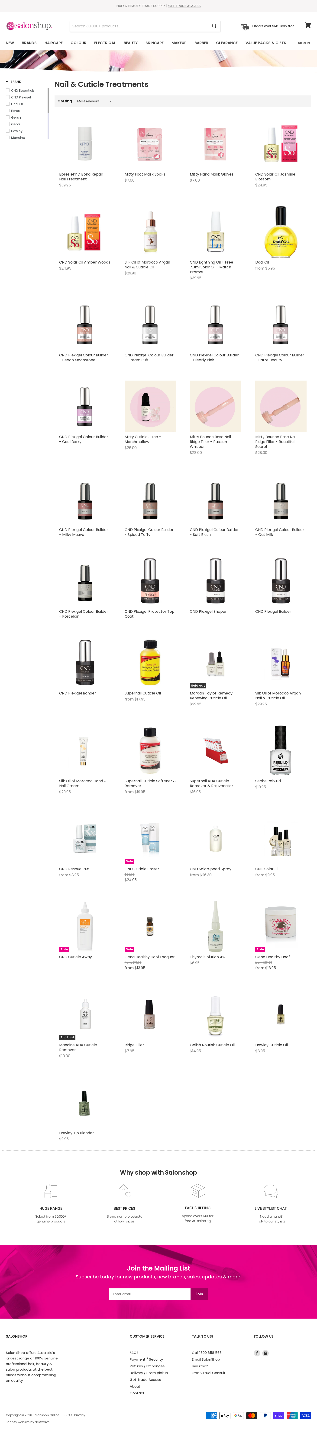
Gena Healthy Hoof (272, 957)
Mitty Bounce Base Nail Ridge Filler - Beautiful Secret (275, 441)
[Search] (214, 26)
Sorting (65, 101)
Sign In (304, 43)
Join (199, 1294)
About (135, 1386)
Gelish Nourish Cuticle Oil (212, 1045)
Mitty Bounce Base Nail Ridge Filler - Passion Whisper (210, 441)
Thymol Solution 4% (207, 957)
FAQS (134, 1352)
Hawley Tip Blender (76, 1133)
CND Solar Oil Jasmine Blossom (275, 177)
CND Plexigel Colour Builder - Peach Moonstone (83, 357)
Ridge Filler (134, 1045)
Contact (137, 1393)
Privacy (79, 1415)
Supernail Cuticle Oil (143, 693)
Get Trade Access (145, 1379)
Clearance (227, 43)
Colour (78, 43)
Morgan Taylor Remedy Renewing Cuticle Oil (211, 696)
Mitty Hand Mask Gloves (211, 174)
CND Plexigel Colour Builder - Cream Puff (149, 357)
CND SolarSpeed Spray (210, 869)
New (10, 43)
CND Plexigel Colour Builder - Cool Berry (83, 439)
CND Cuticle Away (75, 957)
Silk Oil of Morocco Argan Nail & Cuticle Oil (147, 265)
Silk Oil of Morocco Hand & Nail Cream (83, 783)
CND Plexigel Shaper (208, 611)
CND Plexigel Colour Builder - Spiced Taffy (149, 532)
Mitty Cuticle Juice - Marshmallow (143, 439)
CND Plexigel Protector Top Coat (150, 614)
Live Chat (200, 1366)
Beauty (131, 43)
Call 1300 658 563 (207, 1352)
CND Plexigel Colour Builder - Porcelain (83, 614)
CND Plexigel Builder (273, 611)
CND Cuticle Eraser (142, 869)
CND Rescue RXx (74, 869)
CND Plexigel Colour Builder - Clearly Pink (214, 357)
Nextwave (42, 1422)
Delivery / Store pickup (149, 1372)
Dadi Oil (262, 262)
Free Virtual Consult (209, 1372)
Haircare (54, 43)
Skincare (155, 43)
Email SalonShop (206, 1359)
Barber (201, 43)
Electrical (105, 43)
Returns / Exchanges (147, 1366)
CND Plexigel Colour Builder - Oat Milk (279, 532)
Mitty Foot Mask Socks (145, 174)
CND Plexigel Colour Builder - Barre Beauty (279, 357)
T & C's (67, 1415)
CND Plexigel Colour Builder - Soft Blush (214, 532)
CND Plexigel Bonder (77, 693)
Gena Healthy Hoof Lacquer (150, 957)
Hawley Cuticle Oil (271, 1045)
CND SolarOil (266, 869)
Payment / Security (146, 1359)
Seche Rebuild (268, 781)
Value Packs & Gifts (266, 43)
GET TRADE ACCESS (184, 5)
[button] (14, 81)
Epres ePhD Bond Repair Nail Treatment (81, 177)
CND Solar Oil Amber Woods (84, 262)
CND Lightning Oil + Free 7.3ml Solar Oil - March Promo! (211, 267)
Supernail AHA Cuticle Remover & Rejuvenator (211, 783)
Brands (29, 43)
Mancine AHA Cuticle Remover (78, 1047)
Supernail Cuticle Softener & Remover (150, 783)
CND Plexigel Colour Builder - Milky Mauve (83, 532)
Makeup (179, 43)
